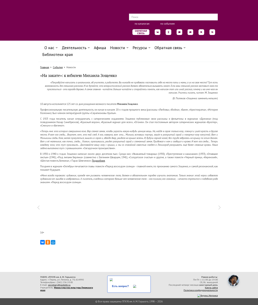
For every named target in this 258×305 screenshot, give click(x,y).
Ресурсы (140, 47)
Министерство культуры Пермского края (66, 289)
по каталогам (142, 23)
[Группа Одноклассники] (168, 32)
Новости (117, 47)
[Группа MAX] (179, 32)
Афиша (100, 47)
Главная (44, 67)
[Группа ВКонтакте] (157, 32)
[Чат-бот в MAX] (190, 32)
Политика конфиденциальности (201, 290)
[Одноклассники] (48, 242)
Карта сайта (211, 287)
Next (220, 207)
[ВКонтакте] (42, 242)
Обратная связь (141, 32)
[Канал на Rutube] (201, 32)
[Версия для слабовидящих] (212, 32)
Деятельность (74, 47)
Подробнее (98, 160)
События (58, 67)
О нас (48, 47)
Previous (38, 207)
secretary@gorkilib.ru (59, 284)
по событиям (167, 23)
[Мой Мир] (53, 242)
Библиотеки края (57, 54)
